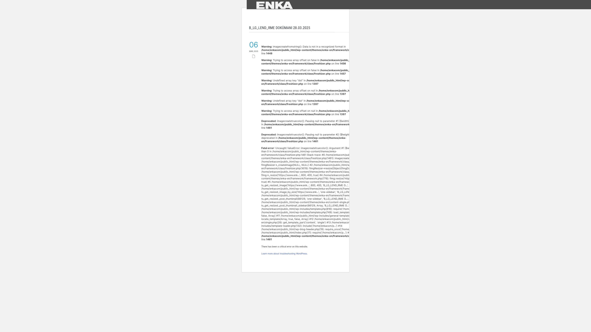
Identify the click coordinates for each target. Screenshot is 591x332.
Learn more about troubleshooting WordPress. (284, 253)
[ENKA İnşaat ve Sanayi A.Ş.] (293, 5)
